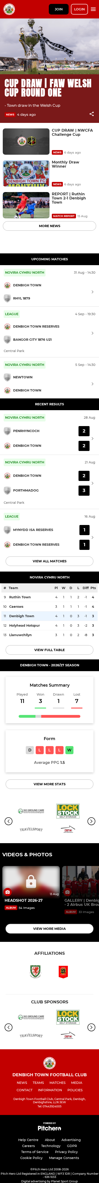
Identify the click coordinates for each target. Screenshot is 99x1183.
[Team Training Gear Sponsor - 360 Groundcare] (31, 812)
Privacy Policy (66, 1152)
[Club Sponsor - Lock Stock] (68, 812)
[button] (91, 114)
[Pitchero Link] (49, 1129)
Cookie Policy (31, 1158)
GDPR (72, 1146)
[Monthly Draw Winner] (26, 173)
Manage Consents (64, 1158)
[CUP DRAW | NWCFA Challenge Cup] (26, 141)
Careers (28, 1146)
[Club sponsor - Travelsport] (31, 830)
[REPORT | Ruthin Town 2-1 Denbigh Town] (26, 205)
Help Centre (28, 1140)
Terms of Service (35, 1152)
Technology (51, 1146)
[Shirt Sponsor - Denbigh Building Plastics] (68, 830)
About (50, 1140)
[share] (91, 114)
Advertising (71, 1140)
